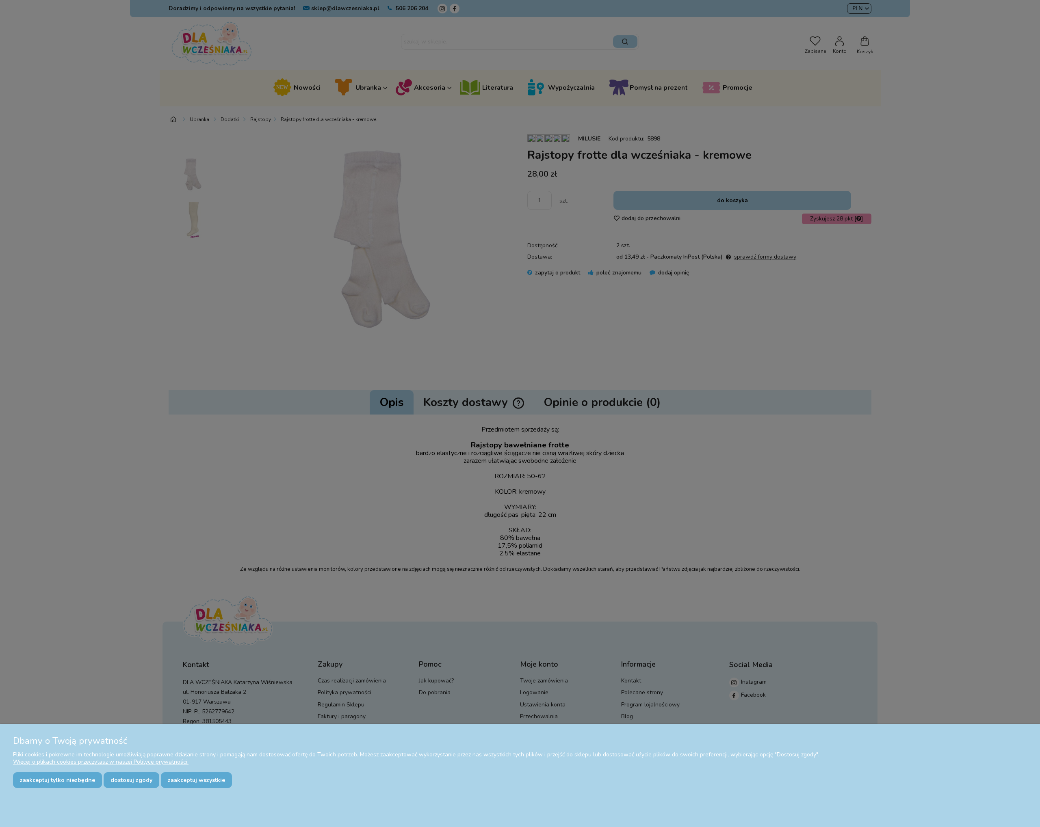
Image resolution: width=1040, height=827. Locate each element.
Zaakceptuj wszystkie (196, 780)
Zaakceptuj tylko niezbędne (57, 780)
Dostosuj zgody (131, 780)
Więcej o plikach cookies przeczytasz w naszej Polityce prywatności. (100, 762)
